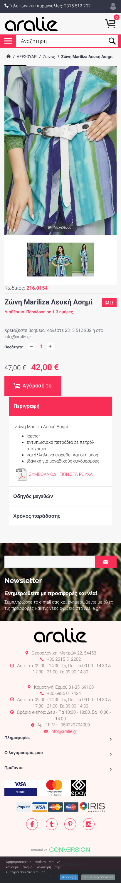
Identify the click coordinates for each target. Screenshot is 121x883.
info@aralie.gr (64, 731)
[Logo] (31, 23)
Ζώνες (49, 56)
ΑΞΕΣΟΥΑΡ (27, 56)
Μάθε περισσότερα (98, 877)
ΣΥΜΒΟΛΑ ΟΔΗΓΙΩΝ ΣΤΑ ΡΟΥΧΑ (61, 474)
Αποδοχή (69, 877)
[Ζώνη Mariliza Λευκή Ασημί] (60, 260)
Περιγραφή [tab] (27, 406)
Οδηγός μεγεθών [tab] (33, 496)
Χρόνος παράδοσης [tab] (36, 516)
